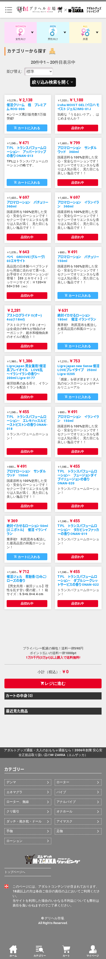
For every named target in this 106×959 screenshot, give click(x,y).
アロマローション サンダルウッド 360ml (77, 150)
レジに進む (53, 683)
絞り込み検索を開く (53, 82)
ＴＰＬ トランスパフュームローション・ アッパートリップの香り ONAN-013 (26, 152)
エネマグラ (14, 792)
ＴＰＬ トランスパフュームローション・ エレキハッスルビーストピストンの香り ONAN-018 (27, 423)
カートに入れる (27, 128)
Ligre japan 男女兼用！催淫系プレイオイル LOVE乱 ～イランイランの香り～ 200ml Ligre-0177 (26, 372)
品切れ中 (77, 128)
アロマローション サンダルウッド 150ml (26, 473)
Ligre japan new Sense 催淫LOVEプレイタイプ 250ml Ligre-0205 (78, 370)
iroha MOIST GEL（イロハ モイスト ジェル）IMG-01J (78, 107)
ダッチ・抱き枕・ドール (24, 821)
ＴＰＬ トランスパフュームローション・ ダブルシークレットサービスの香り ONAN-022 (78, 580)
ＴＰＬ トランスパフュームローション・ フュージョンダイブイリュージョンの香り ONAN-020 (77, 477)
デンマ (11, 782)
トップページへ (14, 872)
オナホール (64, 811)
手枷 (9, 831)
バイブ (61, 792)
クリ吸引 (12, 811)
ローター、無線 (17, 802)
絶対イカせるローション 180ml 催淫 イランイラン (76, 317)
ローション (14, 841)
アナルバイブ (66, 802)
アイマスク (64, 821)
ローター (62, 782)
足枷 (59, 831)
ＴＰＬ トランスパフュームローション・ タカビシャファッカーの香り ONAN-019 (78, 530)
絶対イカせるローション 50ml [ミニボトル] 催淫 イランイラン (27, 530)
